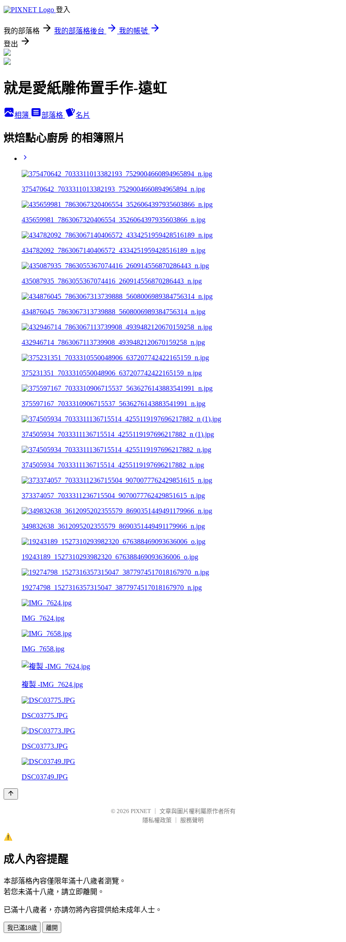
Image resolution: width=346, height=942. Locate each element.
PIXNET (141, 811)
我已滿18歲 (22, 927)
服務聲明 (192, 820)
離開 (52, 927)
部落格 (53, 115)
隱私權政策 (157, 820)
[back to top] (11, 794)
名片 (83, 115)
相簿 (22, 115)
